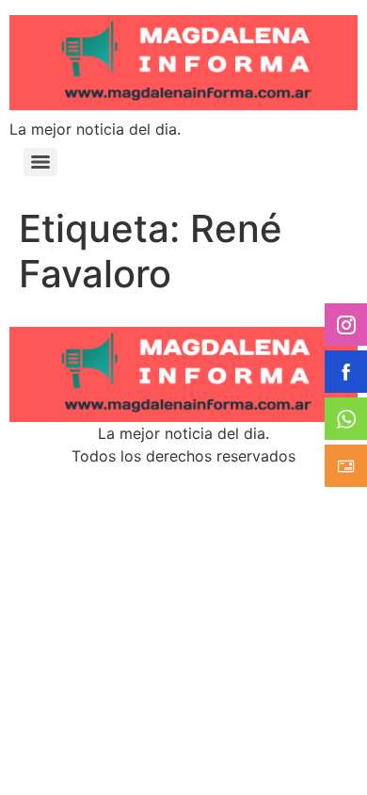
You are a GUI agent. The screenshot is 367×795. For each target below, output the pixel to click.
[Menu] (40, 162)
